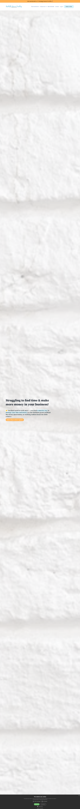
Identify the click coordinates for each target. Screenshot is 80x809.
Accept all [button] (37, 804)
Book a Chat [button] (69, 6)
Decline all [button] (43, 804)
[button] (40, 806)
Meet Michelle (51, 6)
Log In (61, 6)
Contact (57, 6)
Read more (45, 799)
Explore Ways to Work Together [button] (15, 419)
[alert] (40, 802)
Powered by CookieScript (40, 808)
